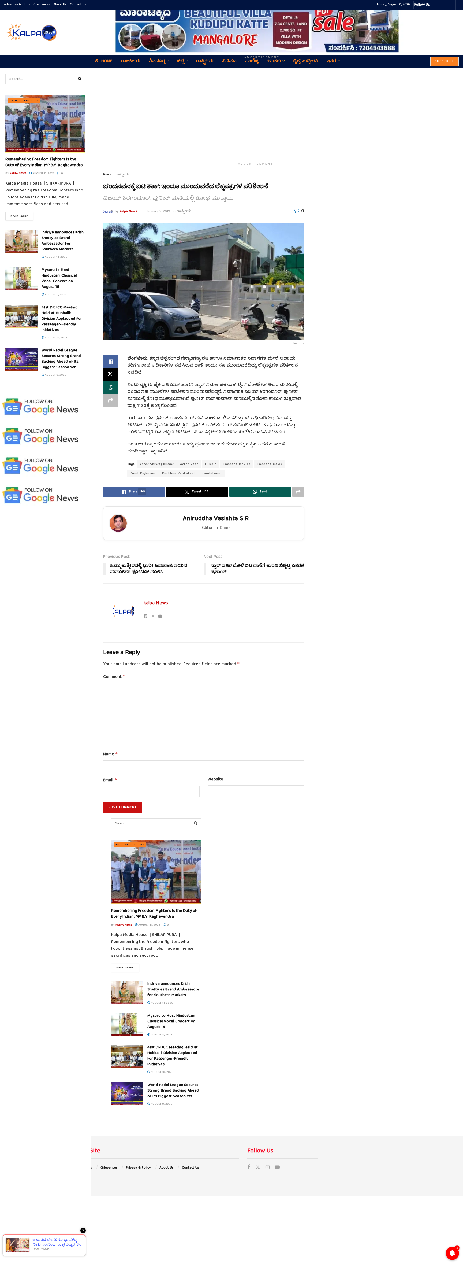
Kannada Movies (237, 464)
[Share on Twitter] (110, 374)
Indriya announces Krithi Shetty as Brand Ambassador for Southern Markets (63, 241)
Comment (114, 677)
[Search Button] (79, 79)
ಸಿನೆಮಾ (229, 61)
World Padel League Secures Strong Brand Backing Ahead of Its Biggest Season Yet (61, 359)
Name (110, 754)
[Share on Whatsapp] (110, 387)
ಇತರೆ (331, 61)
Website (215, 779)
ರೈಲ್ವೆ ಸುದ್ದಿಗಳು (305, 61)
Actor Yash (189, 464)
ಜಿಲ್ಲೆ (180, 61)
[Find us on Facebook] (248, 1168)
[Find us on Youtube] (277, 1168)
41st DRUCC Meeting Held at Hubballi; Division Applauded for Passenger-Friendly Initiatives (62, 319)
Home (106, 61)
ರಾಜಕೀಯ (130, 61)
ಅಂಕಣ (274, 61)
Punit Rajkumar (143, 473)
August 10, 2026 (55, 337)
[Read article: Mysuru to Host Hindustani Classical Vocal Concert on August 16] (21, 278)
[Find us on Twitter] (257, 1168)
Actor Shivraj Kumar (157, 464)
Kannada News (269, 464)
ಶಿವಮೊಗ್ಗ (157, 61)
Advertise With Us (17, 5)
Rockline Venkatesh (179, 473)
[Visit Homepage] (31, 32)
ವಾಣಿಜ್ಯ (252, 61)
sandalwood (212, 473)
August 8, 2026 (55, 375)
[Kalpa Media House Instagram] (441, 5)
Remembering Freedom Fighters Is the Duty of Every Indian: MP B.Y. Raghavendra (44, 162)
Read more (21, 216)
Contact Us (78, 5)
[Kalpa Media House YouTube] (450, 5)
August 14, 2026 (55, 257)
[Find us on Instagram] (268, 1168)
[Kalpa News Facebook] (434, 5)
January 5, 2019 (158, 211)
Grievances (41, 5)
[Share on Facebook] (110, 361)
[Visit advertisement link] (262, 28)
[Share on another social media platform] (110, 400)
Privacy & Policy (138, 1168)
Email (110, 780)
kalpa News (18, 173)
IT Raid (211, 464)
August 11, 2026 (55, 294)
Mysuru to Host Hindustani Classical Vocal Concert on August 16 (59, 278)
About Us (60, 5)
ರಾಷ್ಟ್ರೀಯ (205, 61)
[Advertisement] (256, 114)
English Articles (24, 100)
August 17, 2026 (43, 173)
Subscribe (444, 61)
